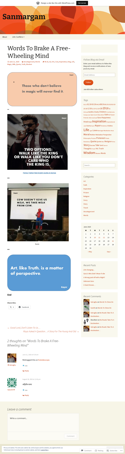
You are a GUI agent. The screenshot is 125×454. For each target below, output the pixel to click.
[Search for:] (120, 37)
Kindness (104, 126)
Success (92, 145)
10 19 (113, 104)
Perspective (107, 135)
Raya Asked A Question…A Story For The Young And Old (51, 331)
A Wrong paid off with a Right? (94, 277)
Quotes (99, 141)
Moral (86, 134)
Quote (18, 64)
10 (95, 237)
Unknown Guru (88, 281)
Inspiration (63, 62)
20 (50, 62)
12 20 (98, 109)
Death (92, 115)
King (69, 62)
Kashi (92, 126)
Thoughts (87, 148)
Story (86, 145)
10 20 (85, 108)
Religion (108, 141)
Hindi (85, 121)
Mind (112, 130)
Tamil (101, 145)
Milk (13, 64)
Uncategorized (29, 62)
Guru (99, 117)
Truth (23, 64)
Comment (70, 436)
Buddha (91, 112)
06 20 (46, 62)
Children (102, 112)
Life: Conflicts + (18, 37)
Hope (90, 122)
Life (73, 62)
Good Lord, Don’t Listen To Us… (23, 327)
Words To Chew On (106, 302)
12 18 (89, 108)
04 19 (98, 104)
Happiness (106, 117)
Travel (93, 149)
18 (101, 108)
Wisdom (29, 64)
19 (104, 108)
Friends (85, 118)
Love (95, 130)
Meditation (107, 130)
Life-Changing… (89, 270)
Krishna (110, 126)
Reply (27, 371)
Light (90, 130)
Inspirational (111, 122)
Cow (56, 62)
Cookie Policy (45, 450)
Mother (92, 135)
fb (109, 115)
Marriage (100, 130)
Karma (89, 126)
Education (101, 115)
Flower (112, 115)
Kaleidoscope (43, 360)
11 (99, 237)
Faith (106, 114)
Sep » (109, 252)
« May (90, 252)
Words (37, 62)
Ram (103, 141)
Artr (53, 62)
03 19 (94, 104)
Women (98, 153)
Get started (82, 3)
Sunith (93, 308)
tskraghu (12, 365)
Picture (93, 138)
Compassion (86, 115)
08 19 (102, 104)
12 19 (94, 109)
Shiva (113, 141)
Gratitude (94, 118)
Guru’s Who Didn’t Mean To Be (94, 273)
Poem (107, 138)
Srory (85, 200)
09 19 (106, 104)
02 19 (89, 104)
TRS (97, 149)
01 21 (85, 104)
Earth (95, 115)
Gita (90, 118)
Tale (97, 145)
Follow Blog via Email (93, 59)
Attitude (85, 112)
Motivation (99, 135)
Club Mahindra (111, 112)
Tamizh (106, 145)
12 (104, 237)
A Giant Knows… (89, 285)
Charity (96, 112)
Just (84, 126)
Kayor (98, 125)
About (4, 37)
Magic (9, 64)
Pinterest (100, 138)
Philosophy (87, 138)
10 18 (110, 104)
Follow (88, 82)
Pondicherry (86, 141)
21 (109, 108)
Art (84, 181)
